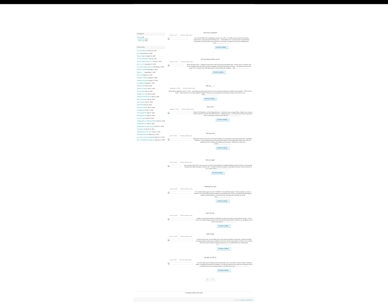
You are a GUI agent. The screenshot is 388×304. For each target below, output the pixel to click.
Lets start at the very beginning (146, 137)
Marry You (210, 107)
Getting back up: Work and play (145, 126)
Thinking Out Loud (210, 186)
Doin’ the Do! (210, 213)
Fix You (139, 53)
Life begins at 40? (142, 115)
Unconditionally (141, 83)
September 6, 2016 (175, 88)
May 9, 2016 (173, 260)
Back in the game (142, 99)
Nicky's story (189, 35)
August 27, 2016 (174, 109)
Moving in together (142, 78)
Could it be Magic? (142, 88)
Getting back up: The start (144, 132)
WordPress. (249, 300)
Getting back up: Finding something (147, 121)
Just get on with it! (210, 257)
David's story (191, 88)
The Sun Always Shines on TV (210, 59)
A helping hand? (141, 110)
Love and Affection (142, 51)
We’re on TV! (140, 64)
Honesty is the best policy (144, 96)
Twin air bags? (210, 160)
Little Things (210, 234)
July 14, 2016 (173, 162)
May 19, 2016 (173, 215)
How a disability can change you (146, 140)
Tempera (242, 300)
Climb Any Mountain (142, 134)
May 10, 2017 (173, 35)
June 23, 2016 (173, 189)
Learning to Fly (141, 129)
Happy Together (141, 56)
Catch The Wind (141, 118)
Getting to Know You (142, 80)
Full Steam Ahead (142, 69)
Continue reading (221, 47)
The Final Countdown (210, 33)
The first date (210, 133)
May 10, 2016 (173, 236)
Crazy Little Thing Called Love (145, 67)
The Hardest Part (142, 113)
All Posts (182, 35)
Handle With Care (142, 124)
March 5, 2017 (174, 61)
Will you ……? (210, 86)
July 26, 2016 (173, 135)
